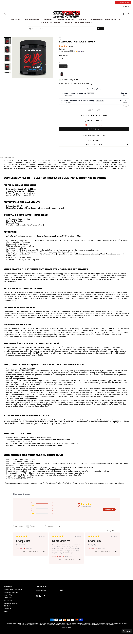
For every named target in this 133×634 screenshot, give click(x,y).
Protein (48, 20)
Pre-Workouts (32, 20)
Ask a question (94, 144)
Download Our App (123, 2)
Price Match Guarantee (11, 592)
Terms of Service (9, 600)
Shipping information (94, 135)
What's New (97, 20)
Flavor (62, 70)
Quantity (63, 55)
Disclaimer (94, 140)
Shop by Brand (113, 20)
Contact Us (7, 609)
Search (100, 29)
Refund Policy (8, 598)
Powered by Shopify (66, 627)
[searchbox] (19, 526)
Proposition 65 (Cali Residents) (13, 589)
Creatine (16, 20)
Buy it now (94, 129)
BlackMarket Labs (7, 157)
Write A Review (109, 509)
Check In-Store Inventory (75, 84)
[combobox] (66, 29)
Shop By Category (51, 22)
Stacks (68, 22)
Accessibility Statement (11, 603)
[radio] (63, 66)
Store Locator (82, 22)
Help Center (7, 606)
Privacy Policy (8, 595)
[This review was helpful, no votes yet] (39, 551)
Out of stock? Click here (94, 115)
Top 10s (83, 20)
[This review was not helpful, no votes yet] (43, 551)
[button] (60, 38)
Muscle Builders (66, 20)
